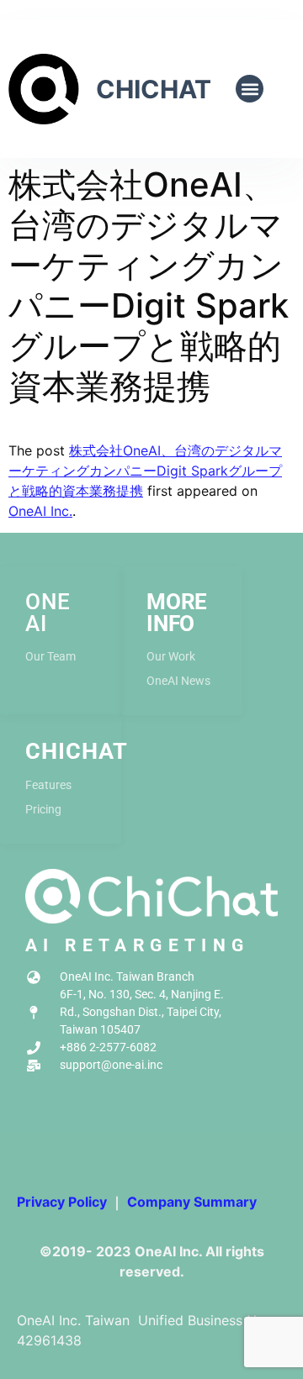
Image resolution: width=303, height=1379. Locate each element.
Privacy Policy (62, 1201)
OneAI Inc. (40, 511)
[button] (249, 89)
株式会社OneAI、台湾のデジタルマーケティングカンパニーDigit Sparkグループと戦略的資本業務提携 (145, 470)
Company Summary (192, 1201)
